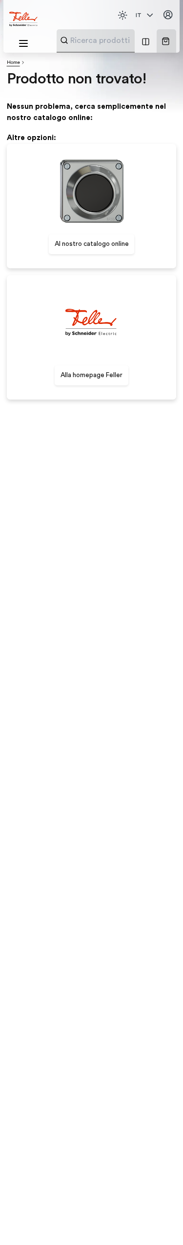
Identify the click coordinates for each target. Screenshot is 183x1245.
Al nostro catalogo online (92, 244)
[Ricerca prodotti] (64, 40)
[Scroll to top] (158, 1220)
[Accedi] (168, 15)
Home (13, 62)
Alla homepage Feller (91, 375)
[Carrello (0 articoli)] (166, 41)
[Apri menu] (24, 43)
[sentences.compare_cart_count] (145, 41)
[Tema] (122, 15)
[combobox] (119, 40)
